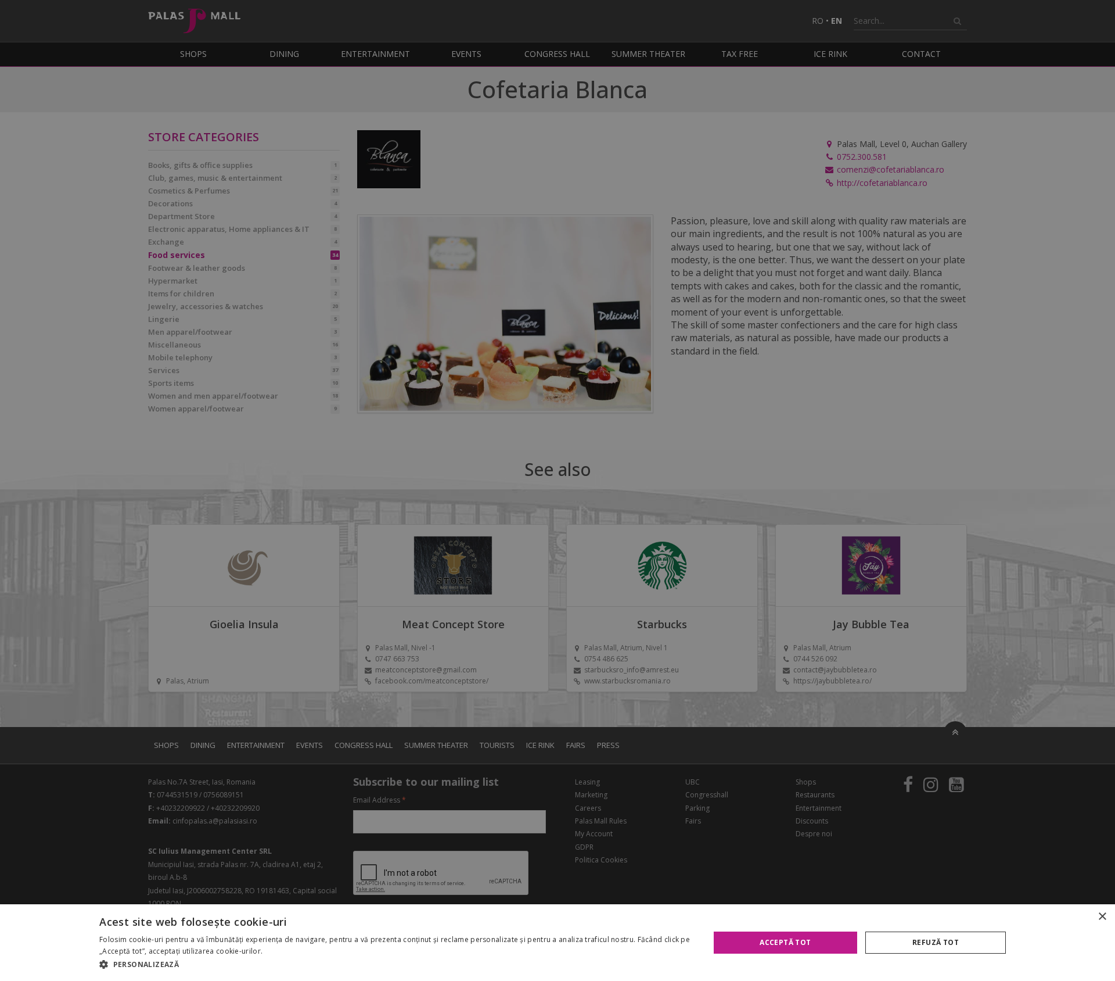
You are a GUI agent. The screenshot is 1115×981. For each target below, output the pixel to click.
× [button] (1102, 916)
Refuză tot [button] (935, 942)
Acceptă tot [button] (785, 942)
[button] (395, 964)
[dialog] (557, 942)
